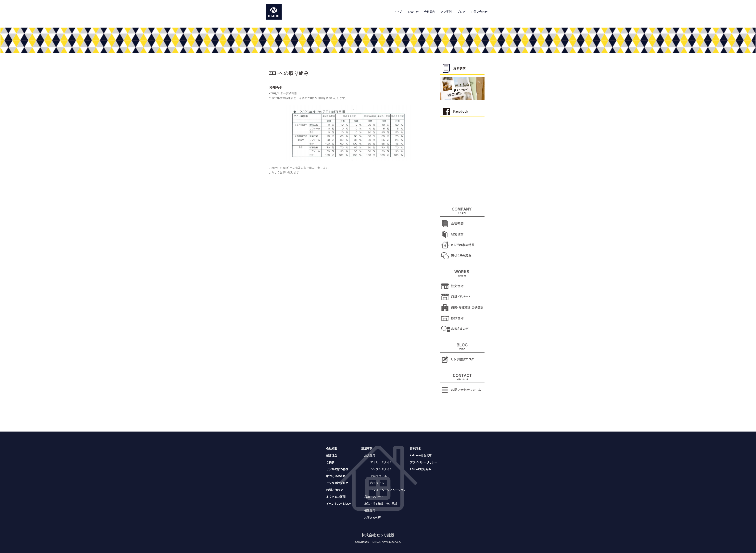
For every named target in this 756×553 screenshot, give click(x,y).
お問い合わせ (479, 11)
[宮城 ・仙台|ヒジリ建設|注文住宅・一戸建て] (274, 11)
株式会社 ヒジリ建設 (378, 535)
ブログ (461, 11)
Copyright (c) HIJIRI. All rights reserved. (378, 542)
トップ (398, 11)
